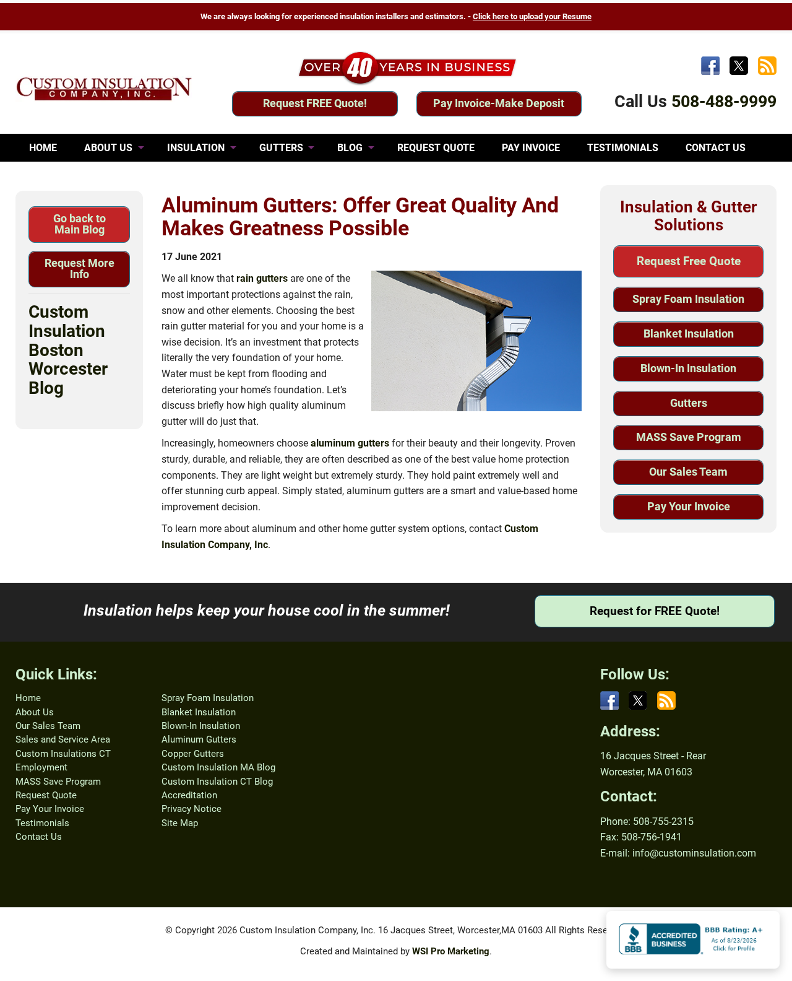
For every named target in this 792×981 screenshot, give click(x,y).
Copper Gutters (192, 753)
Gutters (688, 402)
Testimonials (42, 823)
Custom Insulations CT (63, 753)
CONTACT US (716, 148)
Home (28, 698)
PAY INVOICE (531, 148)
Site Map (179, 823)
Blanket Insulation (689, 333)
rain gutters (262, 278)
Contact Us (38, 836)
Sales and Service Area (62, 739)
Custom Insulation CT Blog (217, 781)
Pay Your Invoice (688, 506)
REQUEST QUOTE (436, 148)
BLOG (350, 148)
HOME (43, 148)
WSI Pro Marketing (450, 951)
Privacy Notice (191, 808)
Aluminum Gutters (198, 739)
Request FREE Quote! (315, 103)
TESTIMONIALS (622, 148)
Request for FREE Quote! (655, 611)
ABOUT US (108, 148)
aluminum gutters (350, 443)
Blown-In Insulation (688, 368)
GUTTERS (281, 148)
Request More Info (79, 268)
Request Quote (46, 795)
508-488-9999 (724, 101)
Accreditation (189, 795)
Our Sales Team (688, 471)
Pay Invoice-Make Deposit (498, 103)
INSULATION (196, 148)
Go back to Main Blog (79, 224)
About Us (34, 712)
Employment (41, 767)
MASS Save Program (688, 436)
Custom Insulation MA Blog (218, 767)
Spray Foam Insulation (688, 298)
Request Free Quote (689, 261)
